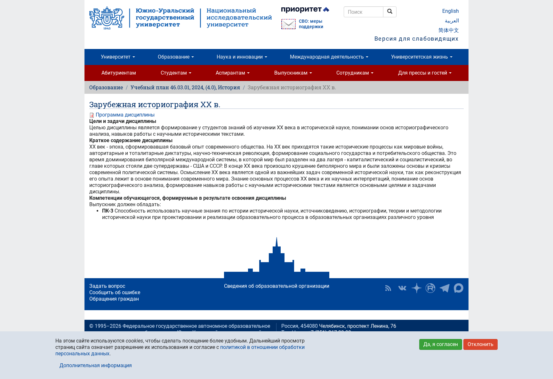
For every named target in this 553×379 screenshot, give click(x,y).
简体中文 (448, 30)
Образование (174, 57)
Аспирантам (231, 73)
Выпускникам (291, 73)
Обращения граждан (114, 299)
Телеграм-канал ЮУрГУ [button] (444, 288)
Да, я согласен (440, 344)
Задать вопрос (107, 286)
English (450, 11)
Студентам (174, 73)
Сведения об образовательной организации (276, 286)
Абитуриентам (118, 73)
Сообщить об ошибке (114, 292)
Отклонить (480, 344)
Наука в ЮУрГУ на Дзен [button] (416, 288)
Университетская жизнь (420, 57)
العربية (452, 21)
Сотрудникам (353, 73)
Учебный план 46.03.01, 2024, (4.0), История (185, 87)
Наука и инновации (240, 57)
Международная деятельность (327, 57)
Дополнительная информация (96, 365)
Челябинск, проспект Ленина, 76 (357, 326)
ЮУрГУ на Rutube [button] (430, 288)
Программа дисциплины (125, 115)
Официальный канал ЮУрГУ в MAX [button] (458, 288)
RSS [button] (388, 288)
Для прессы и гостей (423, 73)
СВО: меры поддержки (311, 24)
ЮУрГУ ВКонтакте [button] (402, 288)
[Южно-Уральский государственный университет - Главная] (180, 17)
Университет (116, 57)
